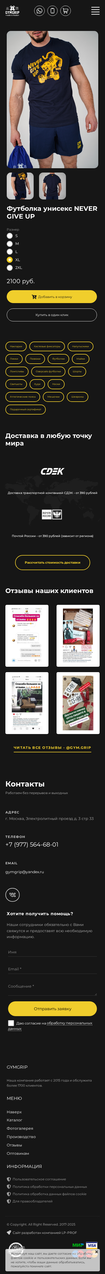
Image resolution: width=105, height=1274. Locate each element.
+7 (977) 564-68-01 (31, 844)
